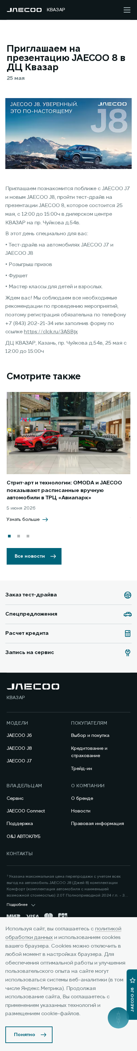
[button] (9, 536)
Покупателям (89, 723)
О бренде (82, 798)
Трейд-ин (81, 768)
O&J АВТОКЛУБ (24, 836)
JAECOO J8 (19, 748)
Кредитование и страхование (89, 752)
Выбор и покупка (90, 735)
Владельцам (24, 786)
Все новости (30, 556)
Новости (80, 811)
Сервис (15, 798)
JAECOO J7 (19, 761)
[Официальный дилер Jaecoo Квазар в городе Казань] (24, 10)
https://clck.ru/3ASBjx (51, 332)
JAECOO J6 (19, 735)
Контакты (20, 854)
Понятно (24, 1034)
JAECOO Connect (26, 811)
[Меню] (127, 10)
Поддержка (20, 823)
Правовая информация (97, 823)
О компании (88, 786)
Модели (17, 723)
